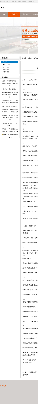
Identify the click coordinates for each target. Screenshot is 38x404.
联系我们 (6, 72)
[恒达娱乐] (2, 9)
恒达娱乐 (30, 58)
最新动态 (6, 69)
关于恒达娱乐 (7, 65)
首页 (3, 14)
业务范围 (25, 14)
